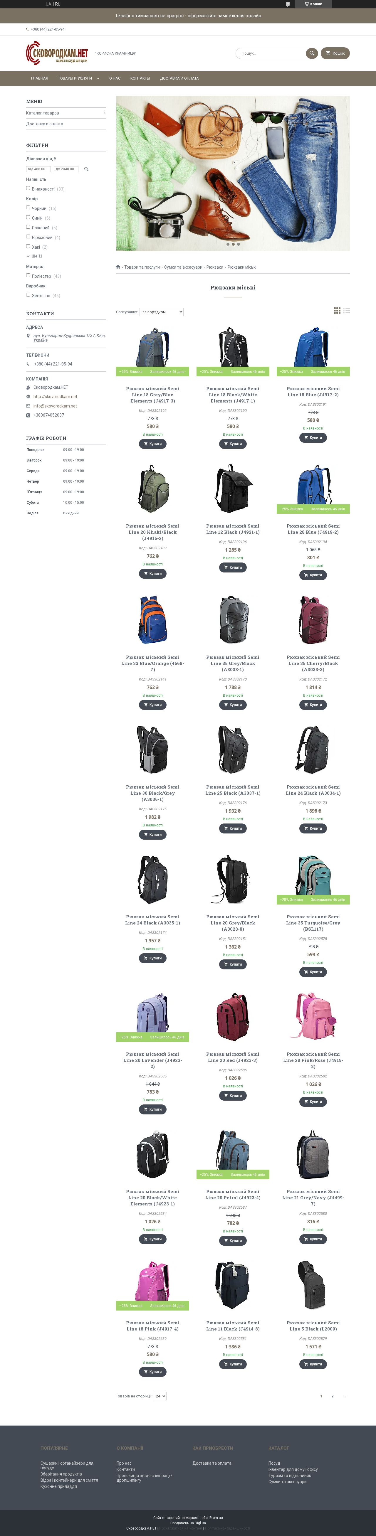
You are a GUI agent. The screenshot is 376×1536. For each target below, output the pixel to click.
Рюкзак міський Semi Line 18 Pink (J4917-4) (152, 1326)
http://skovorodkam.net (55, 396)
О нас (114, 78)
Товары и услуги (75, 78)
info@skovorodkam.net (55, 406)
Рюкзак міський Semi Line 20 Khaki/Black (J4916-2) (152, 532)
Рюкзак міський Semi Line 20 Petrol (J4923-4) (233, 1194)
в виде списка (346, 311)
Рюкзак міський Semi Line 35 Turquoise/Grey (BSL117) (313, 923)
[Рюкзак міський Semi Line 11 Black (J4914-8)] (233, 1286)
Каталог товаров (42, 113)
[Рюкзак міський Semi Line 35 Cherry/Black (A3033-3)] (313, 620)
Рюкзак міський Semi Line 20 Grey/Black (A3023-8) (232, 923)
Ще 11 (37, 256)
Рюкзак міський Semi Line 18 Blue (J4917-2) (313, 391)
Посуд (274, 1463)
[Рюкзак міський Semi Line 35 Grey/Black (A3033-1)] (233, 620)
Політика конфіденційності (227, 1528)
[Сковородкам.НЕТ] (57, 63)
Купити (156, 444)
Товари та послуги (142, 267)
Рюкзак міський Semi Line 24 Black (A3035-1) (152, 920)
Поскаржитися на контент (180, 1528)
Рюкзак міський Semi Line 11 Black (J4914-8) (233, 1326)
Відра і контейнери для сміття (69, 1480)
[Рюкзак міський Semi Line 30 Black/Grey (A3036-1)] (152, 750)
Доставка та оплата (211, 1463)
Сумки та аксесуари (183, 267)
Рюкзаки (215, 267)
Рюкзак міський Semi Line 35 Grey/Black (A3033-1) (232, 663)
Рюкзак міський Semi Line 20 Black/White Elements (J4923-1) (152, 1197)
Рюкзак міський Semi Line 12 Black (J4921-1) (233, 529)
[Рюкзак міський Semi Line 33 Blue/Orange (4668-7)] (152, 620)
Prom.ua (216, 1518)
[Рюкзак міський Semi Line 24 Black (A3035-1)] (152, 880)
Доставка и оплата (179, 78)
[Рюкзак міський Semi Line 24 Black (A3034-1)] (313, 750)
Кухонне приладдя (59, 1486)
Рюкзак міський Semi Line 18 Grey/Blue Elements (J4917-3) (152, 394)
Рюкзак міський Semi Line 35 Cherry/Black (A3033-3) (313, 663)
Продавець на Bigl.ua (188, 1523)
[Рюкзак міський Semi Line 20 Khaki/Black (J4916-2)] (152, 489)
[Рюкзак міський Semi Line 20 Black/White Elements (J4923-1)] (152, 1154)
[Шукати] (312, 53)
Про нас (124, 1463)
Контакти (126, 1469)
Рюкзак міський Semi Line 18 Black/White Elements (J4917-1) (232, 394)
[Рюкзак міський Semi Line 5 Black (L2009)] (313, 1286)
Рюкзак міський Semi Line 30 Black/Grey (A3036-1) (152, 793)
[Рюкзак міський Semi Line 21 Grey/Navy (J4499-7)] (313, 1154)
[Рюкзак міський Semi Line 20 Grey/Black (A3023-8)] (233, 880)
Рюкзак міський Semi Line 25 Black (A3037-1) (233, 790)
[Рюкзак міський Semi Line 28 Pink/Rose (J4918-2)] (313, 1017)
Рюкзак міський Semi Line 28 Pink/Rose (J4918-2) (313, 1060)
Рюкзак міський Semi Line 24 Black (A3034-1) (313, 790)
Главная (39, 78)
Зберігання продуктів (61, 1474)
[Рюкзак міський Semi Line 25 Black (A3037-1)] (233, 750)
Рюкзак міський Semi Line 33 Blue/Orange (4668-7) (152, 663)
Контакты (140, 78)
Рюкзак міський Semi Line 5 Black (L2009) (313, 1326)
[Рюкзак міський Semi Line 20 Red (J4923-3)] (233, 1017)
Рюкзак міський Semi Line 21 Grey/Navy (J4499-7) (313, 1197)
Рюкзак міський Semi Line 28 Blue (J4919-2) (313, 529)
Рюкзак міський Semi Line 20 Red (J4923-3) (232, 1057)
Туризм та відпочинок (289, 1475)
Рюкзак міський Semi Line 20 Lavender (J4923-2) (152, 1060)
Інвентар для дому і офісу (293, 1469)
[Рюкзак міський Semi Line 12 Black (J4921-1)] (233, 489)
